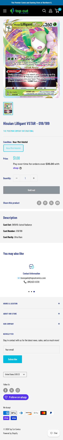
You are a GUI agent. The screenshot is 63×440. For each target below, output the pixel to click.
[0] (57, 11)
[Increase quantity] (33, 178)
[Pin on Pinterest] (45, 202)
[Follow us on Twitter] (11, 390)
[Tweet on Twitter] (51, 202)
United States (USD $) (12, 374)
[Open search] (44, 11)
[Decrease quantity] (16, 178)
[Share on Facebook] (39, 202)
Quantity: (7, 178)
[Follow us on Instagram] (18, 390)
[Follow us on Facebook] (5, 390)
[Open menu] (4, 11)
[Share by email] (57, 202)
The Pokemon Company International (18, 131)
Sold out (31, 190)
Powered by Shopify (10, 433)
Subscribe (12, 359)
